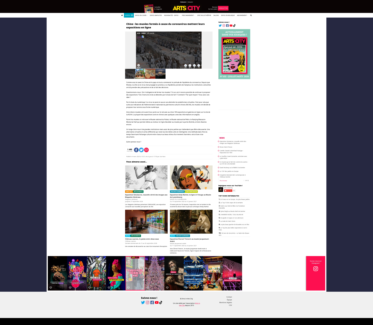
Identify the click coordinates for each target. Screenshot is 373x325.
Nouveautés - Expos (171, 15)
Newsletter (223, 8)
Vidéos (127, 15)
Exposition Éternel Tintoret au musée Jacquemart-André (189, 240)
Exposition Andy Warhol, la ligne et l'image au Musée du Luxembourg (190, 196)
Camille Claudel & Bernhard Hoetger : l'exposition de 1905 (231, 152)
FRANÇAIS (183, 2)
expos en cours (140, 15)
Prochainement (188, 15)
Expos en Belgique (228, 15)
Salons (216, 15)
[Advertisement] (234, 94)
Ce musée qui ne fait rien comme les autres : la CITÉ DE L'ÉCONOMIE (234, 163)
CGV (230, 305)
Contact (229, 297)
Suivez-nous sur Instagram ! (316, 262)
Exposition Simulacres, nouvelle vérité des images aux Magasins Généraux (146, 196)
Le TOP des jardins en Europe (229, 171)
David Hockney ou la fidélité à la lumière (232, 167)
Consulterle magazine (158, 8)
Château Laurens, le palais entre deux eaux (142, 239)
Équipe (229, 300)
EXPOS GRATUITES (156, 15)
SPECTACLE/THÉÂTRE (204, 15)
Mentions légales (225, 302)
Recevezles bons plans (212, 8)
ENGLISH (190, 2)
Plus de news (223, 180)
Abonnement (242, 15)
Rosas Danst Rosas (226, 147)
